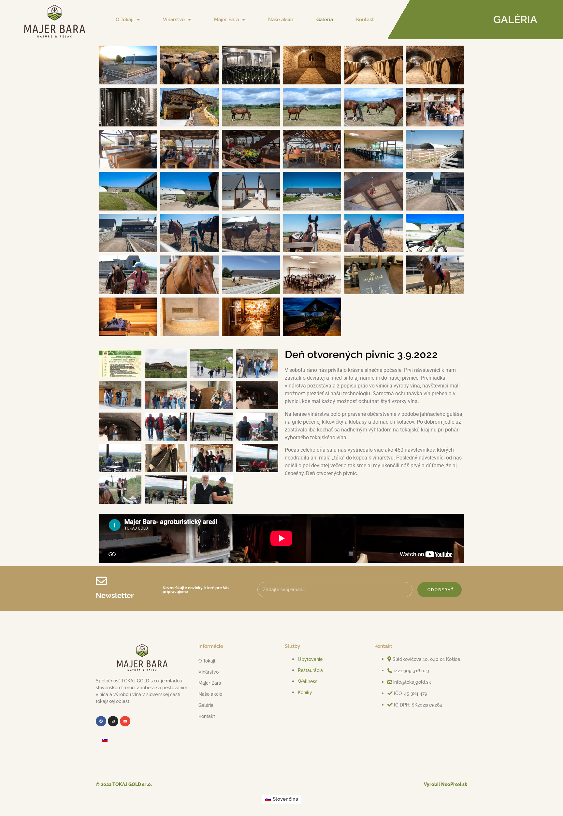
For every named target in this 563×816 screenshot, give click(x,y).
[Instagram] (113, 721)
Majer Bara (226, 19)
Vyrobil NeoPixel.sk (445, 784)
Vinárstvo (174, 19)
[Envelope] (125, 721)
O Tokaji (125, 19)
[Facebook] (101, 721)
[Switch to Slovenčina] (104, 740)
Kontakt (365, 19)
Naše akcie (280, 19)
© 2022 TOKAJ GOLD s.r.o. (124, 784)
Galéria (324, 19)
